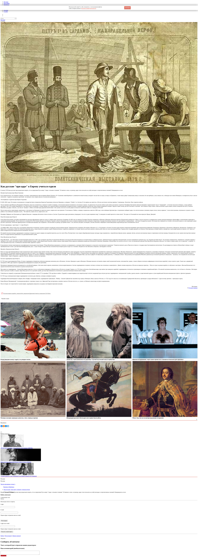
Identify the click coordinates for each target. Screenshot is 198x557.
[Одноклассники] (4, 426)
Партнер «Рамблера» (8, 487)
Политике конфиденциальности (88, 8)
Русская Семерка (192, 288)
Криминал (6, 4)
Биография (6, 3)
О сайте (6, 11)
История (6, 2)
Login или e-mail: (5, 523)
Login (2, 504)
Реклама (6, 10)
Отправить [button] (3, 555)
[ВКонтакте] (1, 426)
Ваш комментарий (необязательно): (13, 548)
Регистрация (8, 535)
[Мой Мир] (6, 426)
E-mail (2, 509)
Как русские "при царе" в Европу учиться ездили (17, 489)
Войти (2, 535)
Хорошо (127, 7)
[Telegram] (8, 426)
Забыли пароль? (16, 535)
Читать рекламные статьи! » (8, 484)
